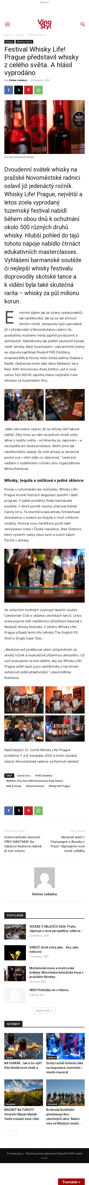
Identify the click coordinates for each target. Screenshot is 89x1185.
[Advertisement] (44, 77)
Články (9, 1057)
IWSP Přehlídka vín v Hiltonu (48, 990)
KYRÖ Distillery (43, 775)
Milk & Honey (13, 786)
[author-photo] (44, 888)
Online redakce (44, 894)
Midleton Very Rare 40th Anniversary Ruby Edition (34, 780)
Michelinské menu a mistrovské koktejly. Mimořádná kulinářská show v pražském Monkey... (56, 972)
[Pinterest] (28, 810)
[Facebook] (8, 810)
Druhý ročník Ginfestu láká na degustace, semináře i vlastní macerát (64, 1067)
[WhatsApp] (38, 810)
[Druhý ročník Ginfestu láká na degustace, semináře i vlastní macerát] (65, 1046)
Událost (52, 1057)
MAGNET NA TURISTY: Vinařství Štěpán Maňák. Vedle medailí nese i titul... (22, 1114)
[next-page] (14, 1133)
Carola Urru (23, 775)
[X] (18, 810)
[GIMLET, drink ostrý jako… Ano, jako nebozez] (15, 952)
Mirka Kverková (35, 786)
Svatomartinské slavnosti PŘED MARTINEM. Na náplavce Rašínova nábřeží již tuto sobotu (23, 844)
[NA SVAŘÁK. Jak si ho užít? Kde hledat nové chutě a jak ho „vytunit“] (23, 1046)
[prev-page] (7, 1133)
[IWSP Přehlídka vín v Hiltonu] (15, 995)
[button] (7, 24)
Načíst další (43, 1010)
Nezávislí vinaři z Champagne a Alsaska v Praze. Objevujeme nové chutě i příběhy (68, 844)
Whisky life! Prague (59, 786)
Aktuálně (10, 1104)
